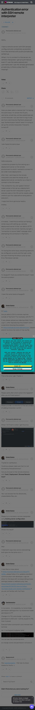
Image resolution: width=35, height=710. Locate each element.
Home (8, 2)
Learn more (21, 349)
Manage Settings (17, 369)
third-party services (14, 359)
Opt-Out (24, 362)
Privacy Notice (7, 358)
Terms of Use (21, 358)
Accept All (17, 366)
